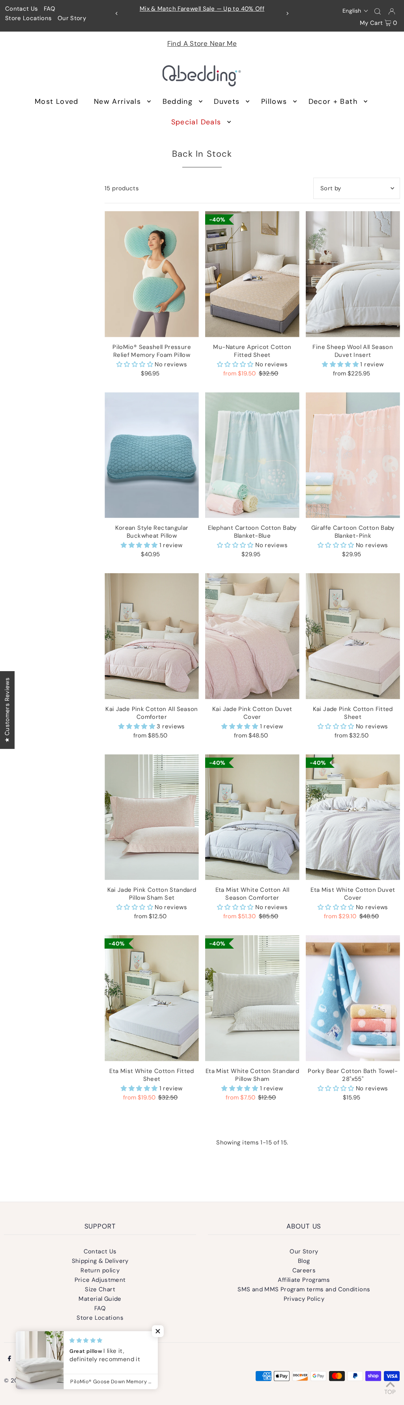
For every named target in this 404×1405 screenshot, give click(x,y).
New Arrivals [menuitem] (117, 101)
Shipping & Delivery (100, 1261)
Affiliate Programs (304, 1280)
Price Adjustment (100, 1280)
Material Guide (100, 1299)
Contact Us (21, 9)
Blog (304, 1261)
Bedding (178, 101)
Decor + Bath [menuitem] (333, 101)
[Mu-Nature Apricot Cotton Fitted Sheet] (252, 274)
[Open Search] (377, 11)
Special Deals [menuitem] (196, 122)
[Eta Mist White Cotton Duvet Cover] (353, 817)
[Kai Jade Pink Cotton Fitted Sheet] (353, 636)
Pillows (274, 101)
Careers (304, 1270)
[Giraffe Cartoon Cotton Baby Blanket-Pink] (353, 455)
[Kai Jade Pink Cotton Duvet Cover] (252, 636)
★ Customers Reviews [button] (7, 709)
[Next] (287, 13)
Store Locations (28, 18)
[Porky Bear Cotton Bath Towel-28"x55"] (353, 998)
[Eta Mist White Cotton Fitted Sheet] (152, 998)
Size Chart (100, 1289)
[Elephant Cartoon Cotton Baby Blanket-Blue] (252, 455)
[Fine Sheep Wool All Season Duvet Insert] (353, 274)
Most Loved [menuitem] (57, 101)
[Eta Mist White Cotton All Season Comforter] (252, 817)
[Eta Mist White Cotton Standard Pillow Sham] (252, 998)
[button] (356, 10)
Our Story (72, 18)
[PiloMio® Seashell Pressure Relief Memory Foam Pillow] (152, 274)
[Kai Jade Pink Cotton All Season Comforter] (152, 636)
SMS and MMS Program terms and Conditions (304, 1289)
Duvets (226, 101)
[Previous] (117, 13)
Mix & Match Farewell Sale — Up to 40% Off (202, 9)
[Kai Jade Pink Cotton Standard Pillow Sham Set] (152, 817)
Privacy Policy (304, 1299)
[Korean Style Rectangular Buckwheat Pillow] (152, 455)
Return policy (100, 1270)
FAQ (49, 9)
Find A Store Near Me (202, 43)
